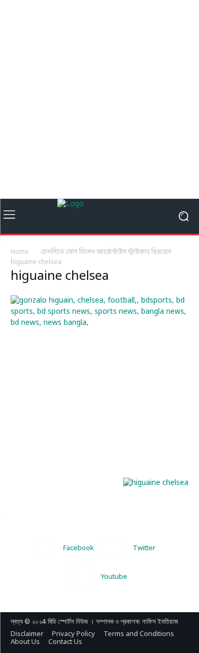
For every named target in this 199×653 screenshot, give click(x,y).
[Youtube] (82, 577)
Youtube (114, 576)
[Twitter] (113, 549)
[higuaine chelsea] (99, 323)
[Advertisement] (99, 99)
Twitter (144, 548)
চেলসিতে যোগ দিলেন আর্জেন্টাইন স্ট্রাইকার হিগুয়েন (105, 252)
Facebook (78, 548)
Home (20, 252)
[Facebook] (44, 549)
